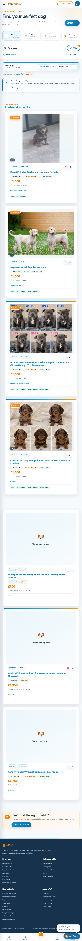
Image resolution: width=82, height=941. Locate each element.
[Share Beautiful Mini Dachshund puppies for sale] (70, 167)
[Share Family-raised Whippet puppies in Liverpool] (72, 767)
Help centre (6, 906)
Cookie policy (47, 903)
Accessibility (46, 906)
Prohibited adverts (8, 919)
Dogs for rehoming (8, 870)
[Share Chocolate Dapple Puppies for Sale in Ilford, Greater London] (70, 455)
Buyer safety (6, 910)
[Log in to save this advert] (65, 167)
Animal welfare (7, 916)
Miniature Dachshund (18, 191)
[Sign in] (77, 3)
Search (25, 939)
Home (8, 939)
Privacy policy (47, 900)
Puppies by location (9, 883)
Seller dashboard (48, 876)
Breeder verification (49, 870)
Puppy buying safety (9, 897)
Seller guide (46, 867)
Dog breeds (6, 879)
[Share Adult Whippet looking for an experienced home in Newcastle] (72, 668)
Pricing (44, 873)
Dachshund (14, 482)
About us (45, 893)
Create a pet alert (21, 825)
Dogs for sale (7, 867)
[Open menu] (4, 4)
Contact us (6, 903)
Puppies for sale (7, 864)
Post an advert (70, 23)
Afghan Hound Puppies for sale (28, 267)
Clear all (29, 74)
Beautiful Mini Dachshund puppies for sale (34, 172)
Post (41, 938)
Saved (57, 939)
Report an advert (8, 900)
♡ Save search (44, 67)
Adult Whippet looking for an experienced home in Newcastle (37, 675)
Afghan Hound (15, 286)
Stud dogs (5, 873)
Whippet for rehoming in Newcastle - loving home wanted (36, 576)
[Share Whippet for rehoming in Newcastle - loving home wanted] (72, 569)
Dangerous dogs (8, 913)
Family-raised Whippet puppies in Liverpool (33, 771)
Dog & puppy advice (9, 893)
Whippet (11, 596)
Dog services (6, 876)
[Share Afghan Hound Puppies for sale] (70, 262)
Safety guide (16, 88)
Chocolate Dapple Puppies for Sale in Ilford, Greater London (40, 462)
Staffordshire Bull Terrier (19, 384)
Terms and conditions (49, 897)
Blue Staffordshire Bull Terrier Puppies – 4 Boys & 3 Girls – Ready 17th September (39, 364)
